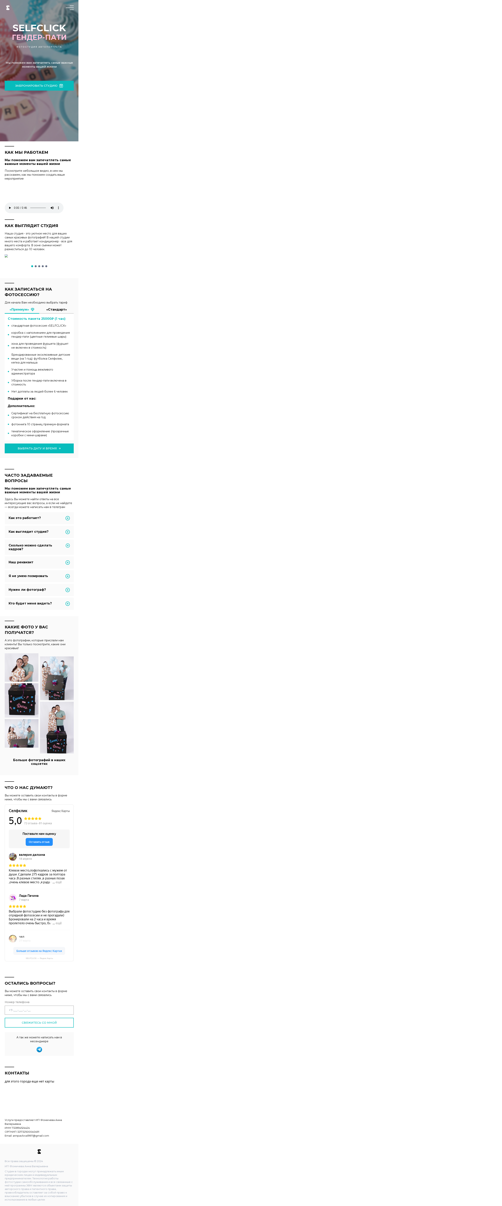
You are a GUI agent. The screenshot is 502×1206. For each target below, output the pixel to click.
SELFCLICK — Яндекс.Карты (39, 958)
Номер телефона (17, 1002)
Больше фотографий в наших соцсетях (39, 762)
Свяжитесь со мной (39, 1022)
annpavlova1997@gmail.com (31, 1135)
